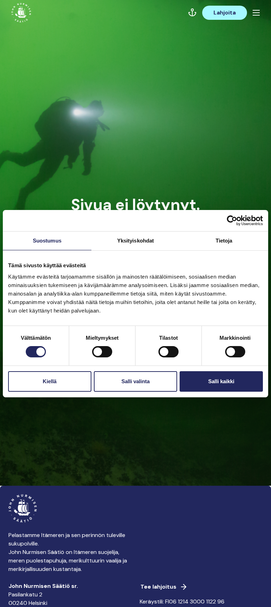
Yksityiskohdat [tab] (135, 240)
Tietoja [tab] (224, 240)
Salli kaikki (221, 381)
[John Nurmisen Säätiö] (21, 13)
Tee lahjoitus (158, 586)
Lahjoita (224, 12)
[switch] (102, 354)
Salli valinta (135, 381)
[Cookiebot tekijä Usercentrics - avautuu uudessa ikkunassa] (232, 220)
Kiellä (49, 381)
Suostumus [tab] (47, 240)
